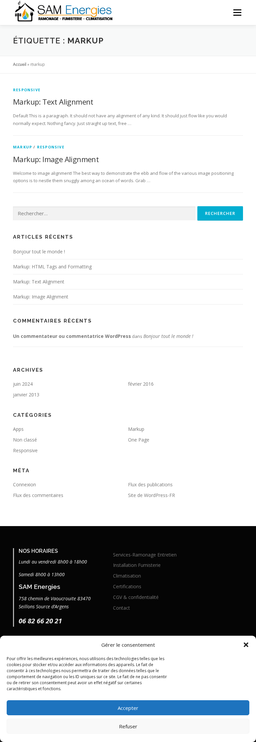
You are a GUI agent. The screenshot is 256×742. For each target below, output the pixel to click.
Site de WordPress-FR (151, 495)
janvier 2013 (26, 394)
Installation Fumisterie (137, 565)
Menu (237, 12)
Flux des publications (150, 484)
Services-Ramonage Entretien (145, 554)
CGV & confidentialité (136, 597)
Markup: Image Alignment (56, 159)
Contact (121, 608)
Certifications (127, 586)
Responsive (26, 89)
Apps (18, 429)
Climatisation (127, 576)
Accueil (19, 64)
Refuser (128, 726)
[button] (246, 644)
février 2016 (141, 384)
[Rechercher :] (104, 214)
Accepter (128, 708)
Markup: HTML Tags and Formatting (52, 266)
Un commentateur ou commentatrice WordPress (72, 336)
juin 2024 (23, 384)
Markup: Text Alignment (53, 102)
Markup (22, 146)
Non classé (25, 440)
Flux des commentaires (38, 495)
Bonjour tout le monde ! (39, 251)
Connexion (24, 484)
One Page (138, 440)
